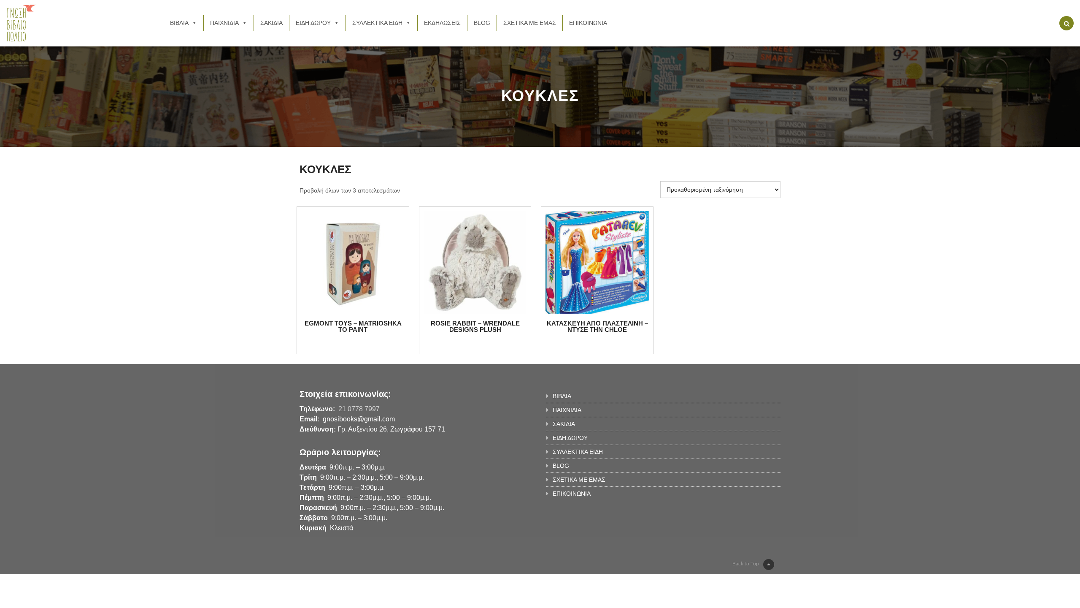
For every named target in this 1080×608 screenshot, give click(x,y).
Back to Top (745, 563)
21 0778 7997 (359, 409)
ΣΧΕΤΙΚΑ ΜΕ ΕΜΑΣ (529, 22)
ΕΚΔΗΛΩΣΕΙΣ (442, 22)
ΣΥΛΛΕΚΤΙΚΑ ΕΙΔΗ (377, 22)
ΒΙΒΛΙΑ (179, 22)
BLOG (482, 22)
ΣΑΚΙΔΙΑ (271, 22)
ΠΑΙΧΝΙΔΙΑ (224, 22)
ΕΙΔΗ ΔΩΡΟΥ (313, 22)
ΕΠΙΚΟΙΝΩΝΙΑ (588, 22)
